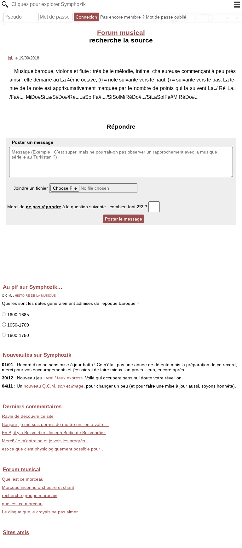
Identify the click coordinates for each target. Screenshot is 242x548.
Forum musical (121, 32)
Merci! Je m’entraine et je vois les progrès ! (45, 440)
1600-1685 (17, 314)
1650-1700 (17, 324)
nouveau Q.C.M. (54, 386)
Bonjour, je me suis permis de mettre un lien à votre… (55, 424)
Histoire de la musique (35, 295)
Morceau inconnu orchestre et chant (38, 487)
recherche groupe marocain (29, 495)
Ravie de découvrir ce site (28, 416)
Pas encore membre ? (122, 17)
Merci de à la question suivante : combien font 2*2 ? (77, 206)
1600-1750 (17, 335)
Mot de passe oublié (166, 17)
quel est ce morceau (22, 503)
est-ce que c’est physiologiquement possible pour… (53, 448)
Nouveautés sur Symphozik (37, 355)
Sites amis (16, 532)
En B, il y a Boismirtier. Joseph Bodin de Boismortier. (54, 432)
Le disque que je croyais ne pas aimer (40, 511)
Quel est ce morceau (22, 479)
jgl (10, 58)
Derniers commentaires (32, 406)
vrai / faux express (64, 377)
